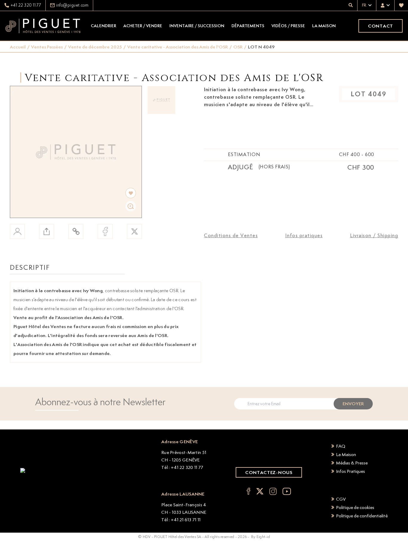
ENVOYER (353, 403)
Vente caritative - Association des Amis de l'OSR (177, 47)
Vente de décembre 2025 (95, 47)
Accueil (18, 47)
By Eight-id (260, 536)
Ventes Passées (47, 47)
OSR (238, 47)
